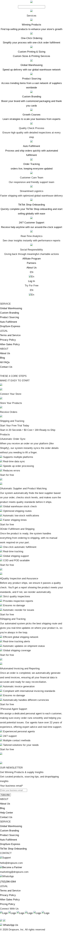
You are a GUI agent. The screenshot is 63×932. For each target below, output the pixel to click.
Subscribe (5, 795)
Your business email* (11, 785)
